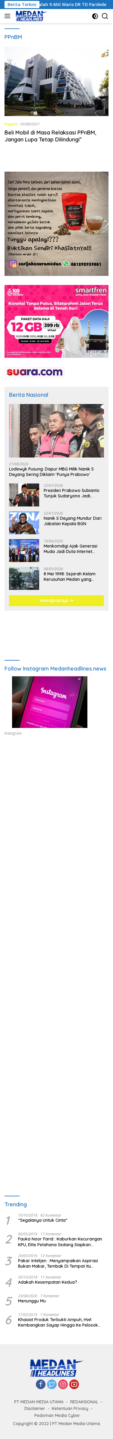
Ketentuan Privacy (70, 1408)
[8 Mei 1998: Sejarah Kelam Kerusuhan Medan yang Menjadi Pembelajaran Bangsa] (24, 578)
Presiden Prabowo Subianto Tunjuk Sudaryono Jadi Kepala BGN (71, 493)
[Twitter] (52, 1384)
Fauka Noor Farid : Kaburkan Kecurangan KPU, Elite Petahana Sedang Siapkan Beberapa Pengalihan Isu (60, 1241)
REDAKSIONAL (84, 1402)
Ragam (11, 124)
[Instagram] (63, 1384)
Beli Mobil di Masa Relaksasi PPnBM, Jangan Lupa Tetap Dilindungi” (50, 136)
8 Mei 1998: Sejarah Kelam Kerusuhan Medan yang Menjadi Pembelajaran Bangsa (70, 576)
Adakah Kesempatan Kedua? (47, 1282)
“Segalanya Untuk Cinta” (42, 1220)
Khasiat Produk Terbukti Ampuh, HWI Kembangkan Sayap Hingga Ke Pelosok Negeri (58, 1322)
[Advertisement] (56, 814)
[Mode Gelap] (95, 16)
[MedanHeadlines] (31, 16)
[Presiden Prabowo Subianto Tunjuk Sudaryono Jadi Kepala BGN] (24, 494)
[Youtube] (74, 1384)
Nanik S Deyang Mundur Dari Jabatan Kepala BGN (73, 521)
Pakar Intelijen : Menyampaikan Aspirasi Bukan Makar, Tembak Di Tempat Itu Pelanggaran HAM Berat (58, 1263)
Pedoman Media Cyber (57, 1415)
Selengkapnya (54, 600)
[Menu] (9, 16)
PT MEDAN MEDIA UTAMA (39, 1402)
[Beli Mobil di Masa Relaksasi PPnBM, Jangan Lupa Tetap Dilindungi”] (56, 81)
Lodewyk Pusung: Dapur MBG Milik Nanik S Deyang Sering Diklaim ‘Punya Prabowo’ (51, 471)
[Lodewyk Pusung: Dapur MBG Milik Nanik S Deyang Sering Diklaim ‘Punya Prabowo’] (56, 431)
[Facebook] (41, 1384)
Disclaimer (34, 1408)
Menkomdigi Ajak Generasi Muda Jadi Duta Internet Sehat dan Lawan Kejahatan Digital (72, 548)
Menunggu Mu (32, 1301)
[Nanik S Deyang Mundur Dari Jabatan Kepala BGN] (24, 522)
